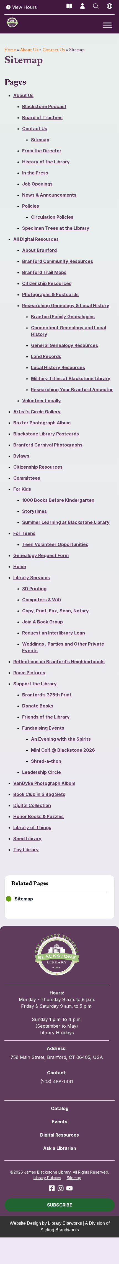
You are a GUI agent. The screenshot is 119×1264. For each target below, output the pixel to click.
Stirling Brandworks (59, 1230)
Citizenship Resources (46, 283)
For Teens (24, 533)
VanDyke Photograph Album (44, 783)
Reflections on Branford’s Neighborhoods (59, 661)
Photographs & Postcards (50, 294)
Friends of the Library (46, 717)
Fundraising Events (43, 728)
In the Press (35, 173)
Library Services (31, 577)
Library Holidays (57, 1032)
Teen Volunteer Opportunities (55, 544)
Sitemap (40, 139)
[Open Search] (95, 6)
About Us (29, 50)
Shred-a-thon (46, 761)
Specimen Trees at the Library (55, 228)
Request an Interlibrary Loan (53, 633)
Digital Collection (32, 805)
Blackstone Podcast (44, 106)
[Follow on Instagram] (60, 1188)
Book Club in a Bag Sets (39, 794)
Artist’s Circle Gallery (37, 411)
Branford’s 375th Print (46, 695)
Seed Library (27, 838)
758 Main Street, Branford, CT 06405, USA (57, 1057)
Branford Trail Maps (44, 272)
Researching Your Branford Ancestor (72, 389)
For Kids (22, 489)
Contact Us (54, 50)
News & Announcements (49, 195)
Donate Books (37, 706)
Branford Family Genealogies (63, 316)
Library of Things (32, 827)
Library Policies (47, 1177)
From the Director (41, 150)
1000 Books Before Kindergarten (58, 500)
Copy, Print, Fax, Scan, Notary (55, 610)
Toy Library (26, 849)
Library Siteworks (65, 1223)
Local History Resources (58, 367)
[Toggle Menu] (107, 25)
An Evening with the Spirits (61, 739)
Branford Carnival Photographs (47, 445)
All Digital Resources (36, 239)
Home (10, 50)
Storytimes (34, 511)
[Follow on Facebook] (51, 1188)
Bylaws (21, 456)
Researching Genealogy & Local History (65, 305)
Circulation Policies (52, 217)
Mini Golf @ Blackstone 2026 (63, 750)
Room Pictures (29, 672)
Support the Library (35, 683)
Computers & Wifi (41, 599)
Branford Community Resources (57, 261)
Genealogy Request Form (41, 555)
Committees (26, 478)
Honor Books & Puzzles (38, 816)
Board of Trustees (42, 117)
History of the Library (46, 161)
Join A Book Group (42, 622)
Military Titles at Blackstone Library (70, 378)
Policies (30, 206)
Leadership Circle (41, 772)
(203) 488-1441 (56, 1081)
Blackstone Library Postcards (46, 434)
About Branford (39, 250)
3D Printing (34, 588)
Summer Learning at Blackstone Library (66, 522)
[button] (59, 1204)
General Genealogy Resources (64, 345)
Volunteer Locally (41, 400)
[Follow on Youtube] (69, 1188)
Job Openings (37, 184)
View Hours (24, 7)
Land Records (46, 356)
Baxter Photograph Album (42, 422)
